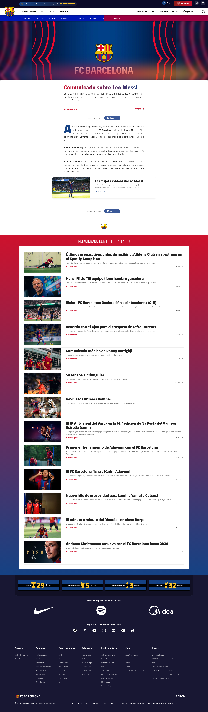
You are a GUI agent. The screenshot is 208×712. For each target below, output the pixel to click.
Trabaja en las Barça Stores (134, 670)
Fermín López (63, 663)
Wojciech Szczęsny (21, 655)
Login (167, 3)
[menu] (203, 3)
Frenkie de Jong (64, 670)
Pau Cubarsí (40, 659)
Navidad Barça (106, 686)
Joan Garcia (19, 659)
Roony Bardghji (87, 663)
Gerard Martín (41, 670)
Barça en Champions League (162, 678)
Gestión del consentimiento (155, 703)
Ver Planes (185, 3)
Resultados (65, 18)
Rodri (60, 682)
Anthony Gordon (88, 667)
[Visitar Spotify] (101, 610)
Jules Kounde (41, 674)
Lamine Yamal (86, 655)
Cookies (103, 703)
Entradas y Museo (28, 11)
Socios (174, 11)
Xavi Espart (40, 663)
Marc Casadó (63, 667)
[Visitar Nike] (44, 610)
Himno (127, 667)
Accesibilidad (113, 703)
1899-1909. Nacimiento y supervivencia (165, 674)
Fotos (105, 18)
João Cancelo (41, 682)
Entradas (52, 18)
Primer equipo (142, 11)
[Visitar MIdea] (161, 610)
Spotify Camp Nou (131, 655)
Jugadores (94, 18)
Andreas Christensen (43, 667)
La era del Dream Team (160, 667)
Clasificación (79, 18)
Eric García (39, 678)
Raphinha (85, 659)
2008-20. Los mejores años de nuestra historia (165, 661)
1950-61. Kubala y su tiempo (162, 670)
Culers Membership (108, 655)
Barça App (105, 667)
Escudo (128, 663)
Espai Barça (164, 11)
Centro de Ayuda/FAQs (109, 674)
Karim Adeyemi (87, 670)
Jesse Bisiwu (86, 674)
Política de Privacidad (91, 703)
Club (152, 11)
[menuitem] (203, 2)
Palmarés (116, 18)
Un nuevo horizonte (159, 655)
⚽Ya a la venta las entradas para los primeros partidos (48, 4)
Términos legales (77, 703)
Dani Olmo (62, 674)
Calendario (39, 18)
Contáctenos (124, 703)
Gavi (60, 655)
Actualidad (26, 18)
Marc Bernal (63, 678)
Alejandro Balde (41, 655)
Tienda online (106, 670)
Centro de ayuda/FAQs (137, 703)
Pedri (60, 659)
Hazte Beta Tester (107, 678)
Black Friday (105, 682)
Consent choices (172, 703)
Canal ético (129, 659)
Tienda (43, 11)
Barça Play (64, 11)
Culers (52, 11)
